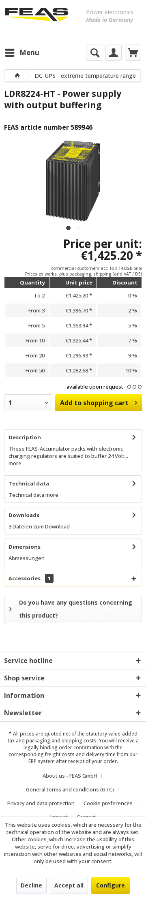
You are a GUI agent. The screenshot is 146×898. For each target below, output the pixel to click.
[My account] (113, 53)
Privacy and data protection (41, 803)
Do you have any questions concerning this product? (75, 609)
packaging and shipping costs (61, 740)
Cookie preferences (108, 803)
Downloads (24, 515)
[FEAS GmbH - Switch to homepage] (36, 20)
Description (25, 437)
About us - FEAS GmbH (70, 775)
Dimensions (25, 546)
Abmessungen (27, 558)
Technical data (29, 483)
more (15, 463)
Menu (29, 52)
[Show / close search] (94, 53)
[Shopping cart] (133, 53)
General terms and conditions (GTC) (70, 789)
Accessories (30, 578)
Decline (31, 885)
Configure (110, 885)
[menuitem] (21, 53)
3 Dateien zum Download (39, 526)
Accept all (69, 885)
